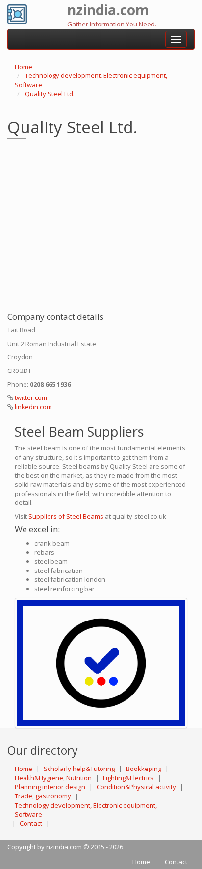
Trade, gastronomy (43, 796)
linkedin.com (33, 406)
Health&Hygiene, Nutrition (53, 777)
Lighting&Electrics (128, 777)
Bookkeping (143, 768)
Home (23, 66)
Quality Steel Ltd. (50, 93)
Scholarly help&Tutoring (79, 768)
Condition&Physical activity (136, 786)
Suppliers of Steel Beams (65, 516)
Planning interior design (50, 786)
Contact (31, 823)
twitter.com (31, 397)
